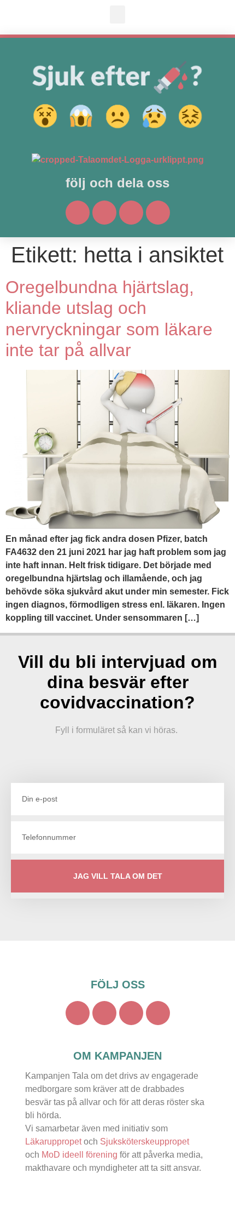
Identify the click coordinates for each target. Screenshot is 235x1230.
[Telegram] (158, 213)
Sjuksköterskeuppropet (144, 1141)
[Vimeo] (131, 213)
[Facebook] (78, 213)
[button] (117, 14)
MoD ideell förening (80, 1154)
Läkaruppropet (53, 1141)
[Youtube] (104, 213)
